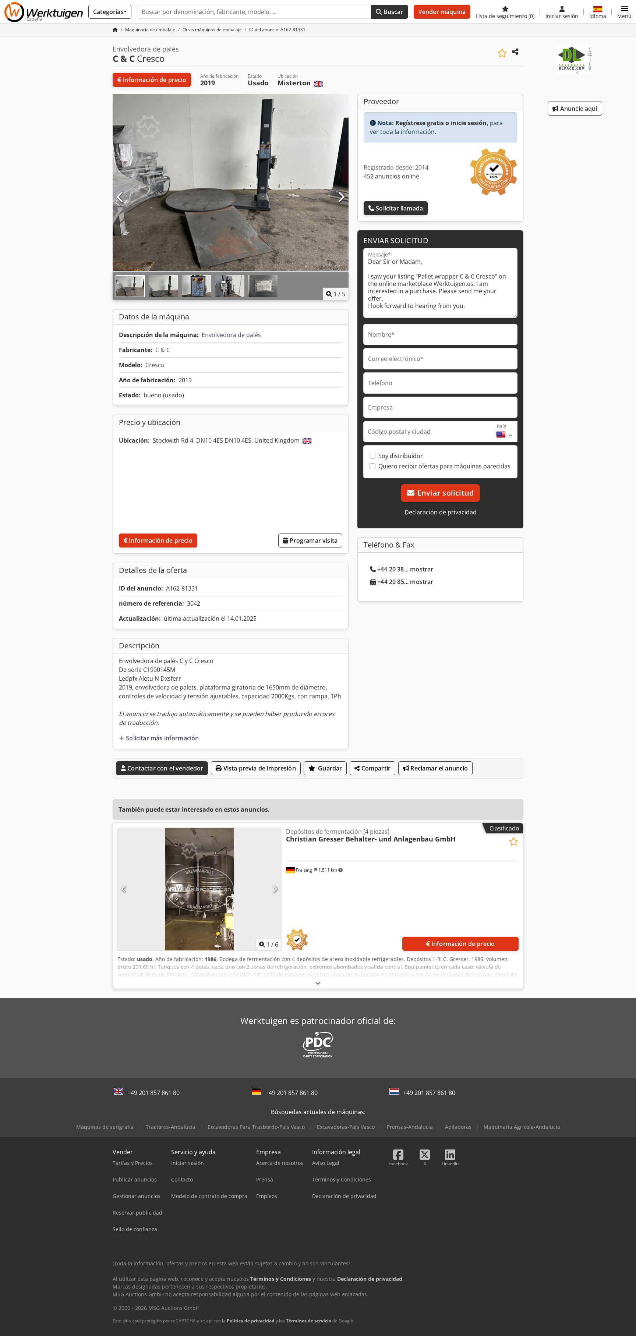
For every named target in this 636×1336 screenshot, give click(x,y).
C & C (162, 350)
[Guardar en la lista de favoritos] (502, 53)
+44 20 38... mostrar (405, 569)
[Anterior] (120, 197)
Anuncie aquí (578, 108)
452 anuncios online (391, 176)
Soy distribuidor (400, 456)
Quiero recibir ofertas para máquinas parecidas (444, 466)
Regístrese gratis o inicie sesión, (441, 123)
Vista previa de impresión (259, 768)
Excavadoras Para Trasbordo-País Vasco (256, 1126)
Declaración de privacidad (440, 512)
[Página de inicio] (115, 29)
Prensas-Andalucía (410, 1126)
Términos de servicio (308, 1321)
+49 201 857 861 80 (153, 1093)
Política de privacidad (251, 1321)
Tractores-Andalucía (170, 1126)
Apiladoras (458, 1126)
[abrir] (318, 983)
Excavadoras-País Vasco (346, 1126)
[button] (624, 12)
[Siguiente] (341, 197)
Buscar (392, 12)
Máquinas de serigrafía (105, 1126)
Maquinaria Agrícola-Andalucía (522, 1126)
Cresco (155, 365)
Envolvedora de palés (231, 335)
